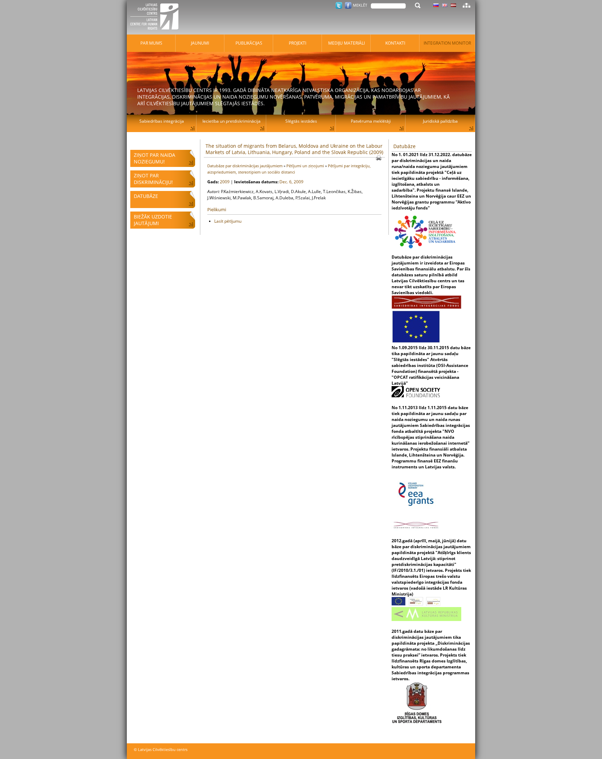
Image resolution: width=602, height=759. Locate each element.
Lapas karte (466, 5)
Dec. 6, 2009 (291, 182)
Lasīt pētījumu (227, 221)
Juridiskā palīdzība (440, 121)
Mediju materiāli (346, 43)
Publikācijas (249, 43)
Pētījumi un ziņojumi (305, 165)
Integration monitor (447, 43)
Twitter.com (338, 5)
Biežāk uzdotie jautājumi (153, 220)
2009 (225, 182)
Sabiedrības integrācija (161, 121)
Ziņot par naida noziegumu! (154, 158)
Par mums (151, 43)
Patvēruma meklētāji (371, 121)
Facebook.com (348, 5)
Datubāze (146, 196)
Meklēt (360, 5)
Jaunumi (200, 43)
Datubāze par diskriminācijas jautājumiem (245, 165)
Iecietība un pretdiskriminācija (231, 121)
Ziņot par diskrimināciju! (153, 178)
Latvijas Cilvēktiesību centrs (156, 17)
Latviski (453, 5)
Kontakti (395, 43)
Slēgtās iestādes (301, 121)
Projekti (297, 43)
